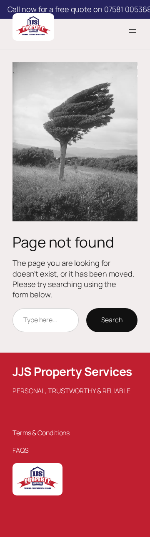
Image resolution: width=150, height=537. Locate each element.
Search (111, 319)
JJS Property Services (72, 371)
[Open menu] (133, 31)
